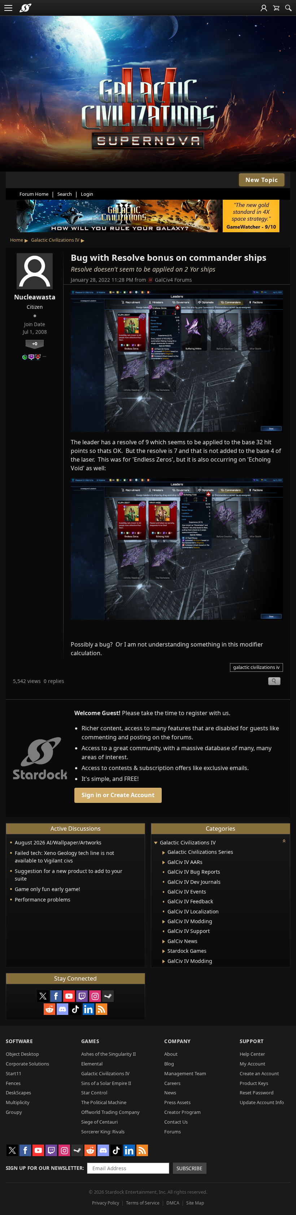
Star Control (94, 1092)
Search (64, 194)
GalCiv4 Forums (173, 279)
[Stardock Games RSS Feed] (101, 1009)
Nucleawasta (35, 297)
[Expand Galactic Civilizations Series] (163, 853)
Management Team (185, 1073)
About (171, 1054)
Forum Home (33, 194)
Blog (169, 1063)
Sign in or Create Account (118, 795)
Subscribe (190, 1168)
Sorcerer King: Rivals (103, 1131)
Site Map (195, 1203)
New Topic (261, 180)
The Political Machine (103, 1102)
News (170, 1092)
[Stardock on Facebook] (55, 996)
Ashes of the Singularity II (108, 1054)
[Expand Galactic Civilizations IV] (155, 843)
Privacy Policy (105, 1203)
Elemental (92, 1063)
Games (90, 1041)
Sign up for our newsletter (44, 1167)
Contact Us (176, 1122)
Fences (13, 1083)
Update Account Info (262, 1102)
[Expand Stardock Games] (163, 951)
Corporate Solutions (27, 1063)
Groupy (14, 1112)
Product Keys (254, 1083)
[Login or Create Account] (263, 8)
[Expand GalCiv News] (163, 941)
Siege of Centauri (99, 1122)
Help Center (252, 1054)
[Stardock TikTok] (75, 1009)
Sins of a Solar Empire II (106, 1083)
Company (177, 1041)
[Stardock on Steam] (107, 996)
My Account (252, 1063)
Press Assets (177, 1102)
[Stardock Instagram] (94, 996)
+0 (34, 343)
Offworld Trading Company (110, 1112)
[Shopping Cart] (276, 8)
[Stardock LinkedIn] (88, 1009)
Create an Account (259, 1073)
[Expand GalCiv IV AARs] (163, 862)
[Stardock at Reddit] (49, 1009)
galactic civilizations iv (256, 667)
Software (19, 1041)
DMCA (172, 1203)
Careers (172, 1083)
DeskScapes (18, 1092)
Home (16, 240)
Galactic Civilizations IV (55, 240)
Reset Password (257, 1092)
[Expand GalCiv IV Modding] (163, 922)
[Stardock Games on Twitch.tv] (81, 996)
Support (252, 1041)
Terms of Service (143, 1203)
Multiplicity (18, 1102)
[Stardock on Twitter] (42, 996)
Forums (172, 1131)
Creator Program (182, 1112)
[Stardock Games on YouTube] (68, 996)
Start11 (13, 1073)
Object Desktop (22, 1054)
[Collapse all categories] (284, 840)
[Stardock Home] (25, 8)
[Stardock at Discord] (62, 1009)
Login (87, 194)
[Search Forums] (288, 8)
